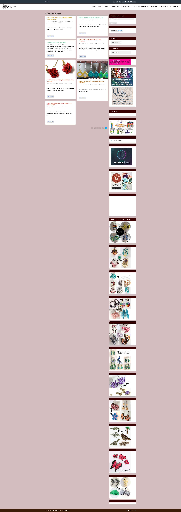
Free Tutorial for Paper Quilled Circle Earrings (91, 81)
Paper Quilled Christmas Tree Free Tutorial (90, 40)
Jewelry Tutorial (88, 84)
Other (174, 6)
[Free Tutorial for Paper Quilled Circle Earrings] (92, 70)
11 (100, 128)
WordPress (67, 510)
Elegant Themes (54, 510)
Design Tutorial (55, 83)
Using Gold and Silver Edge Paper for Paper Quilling (59, 18)
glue (53, 44)
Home (94, 6)
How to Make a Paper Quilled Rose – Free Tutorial (60, 80)
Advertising (47, 1)
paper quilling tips (53, 22)
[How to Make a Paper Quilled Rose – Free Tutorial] (60, 69)
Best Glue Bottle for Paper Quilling (91, 18)
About (100, 6)
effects (53, 21)
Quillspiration (166, 6)
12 (103, 128)
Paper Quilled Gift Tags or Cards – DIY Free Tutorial (59, 104)
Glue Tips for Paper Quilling (56, 42)
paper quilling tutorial (63, 83)
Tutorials (115, 6)
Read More (51, 36)
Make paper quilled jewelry (62, 21)
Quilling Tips (125, 6)
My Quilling (154, 6)
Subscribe (113, 23)
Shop (106, 6)
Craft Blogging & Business (140, 6)
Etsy (56, 21)
